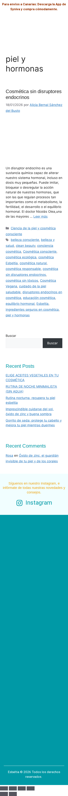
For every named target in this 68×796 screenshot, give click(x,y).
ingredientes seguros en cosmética (32, 309)
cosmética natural (33, 263)
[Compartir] (22, 788)
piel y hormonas (18, 315)
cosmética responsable (23, 269)
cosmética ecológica (21, 257)
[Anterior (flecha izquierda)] (4, 794)
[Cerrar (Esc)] (31, 788)
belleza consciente (25, 240)
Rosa (9, 455)
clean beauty (25, 246)
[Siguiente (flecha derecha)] (13, 794)
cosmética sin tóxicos (22, 280)
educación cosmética (39, 298)
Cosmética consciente (39, 251)
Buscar (11, 336)
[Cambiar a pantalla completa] (13, 788)
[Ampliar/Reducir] (4, 788)
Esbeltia (42, 304)
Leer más (40, 216)
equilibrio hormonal (20, 304)
